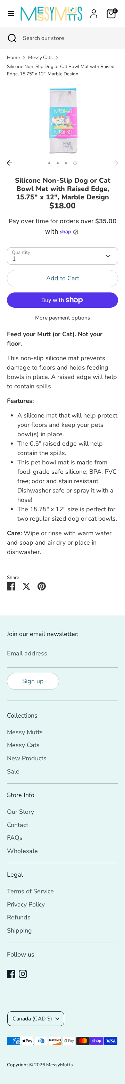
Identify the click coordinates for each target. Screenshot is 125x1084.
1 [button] (49, 163)
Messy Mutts (25, 732)
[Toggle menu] (9, 14)
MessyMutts (59, 1064)
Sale (13, 771)
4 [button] (75, 163)
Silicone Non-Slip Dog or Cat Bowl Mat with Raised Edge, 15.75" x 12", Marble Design (61, 70)
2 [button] (58, 163)
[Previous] (9, 163)
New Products (27, 758)
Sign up (33, 681)
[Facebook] (11, 974)
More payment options (62, 318)
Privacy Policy (26, 904)
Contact (17, 825)
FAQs (15, 838)
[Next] (115, 163)
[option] (62, 120)
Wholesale (22, 851)
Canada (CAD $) (32, 1019)
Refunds (19, 917)
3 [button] (66, 163)
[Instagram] (23, 974)
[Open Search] (11, 38)
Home (13, 57)
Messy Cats (40, 57)
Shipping (19, 930)
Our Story (20, 812)
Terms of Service (30, 891)
